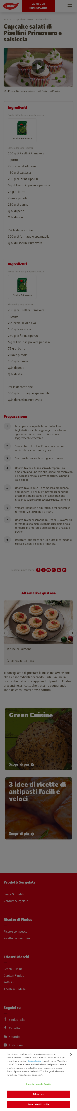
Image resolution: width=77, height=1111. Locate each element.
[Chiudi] (71, 1054)
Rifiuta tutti (38, 1094)
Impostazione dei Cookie (38, 1084)
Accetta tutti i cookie (38, 1104)
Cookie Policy (34, 1061)
